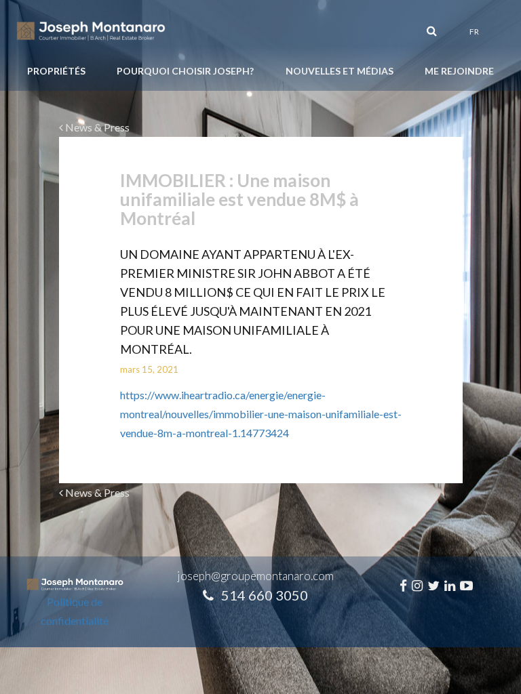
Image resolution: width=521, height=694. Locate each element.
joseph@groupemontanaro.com (255, 576)
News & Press (96, 127)
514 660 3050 (264, 595)
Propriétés (56, 71)
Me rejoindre (459, 71)
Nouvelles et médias (339, 71)
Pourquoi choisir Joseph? (185, 71)
